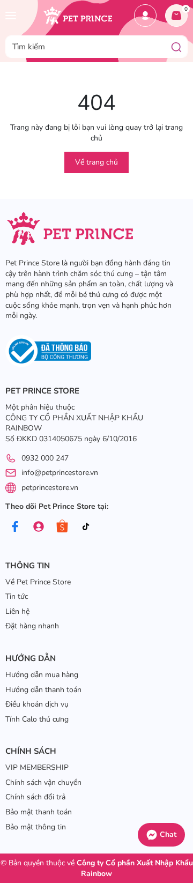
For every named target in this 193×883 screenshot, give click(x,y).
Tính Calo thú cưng (37, 719)
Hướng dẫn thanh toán (43, 690)
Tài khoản (145, 15)
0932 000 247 (45, 458)
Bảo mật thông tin (35, 827)
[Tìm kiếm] (176, 46)
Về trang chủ (96, 162)
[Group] (38, 526)
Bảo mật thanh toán (38, 812)
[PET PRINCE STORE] (77, 15)
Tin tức (16, 596)
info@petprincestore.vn (59, 473)
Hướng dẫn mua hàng (41, 675)
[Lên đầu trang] (180, 801)
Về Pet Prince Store (38, 582)
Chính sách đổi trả (35, 797)
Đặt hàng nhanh (32, 626)
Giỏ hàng (186, 9)
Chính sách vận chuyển (43, 782)
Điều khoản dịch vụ (37, 704)
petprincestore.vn (49, 488)
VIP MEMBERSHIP (37, 767)
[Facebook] (14, 526)
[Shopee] (62, 526)
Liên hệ (17, 611)
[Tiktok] (85, 526)
